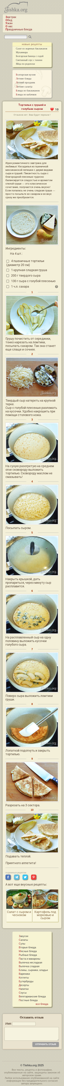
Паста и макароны (29, 958)
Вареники (24, 973)
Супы (22, 943)
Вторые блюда (27, 947)
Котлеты (24, 977)
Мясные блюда (28, 951)
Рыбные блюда (28, 955)
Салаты (23, 939)
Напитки (24, 988)
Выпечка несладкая (30, 962)
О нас (9, 26)
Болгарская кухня (25, 74)
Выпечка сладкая (29, 966)
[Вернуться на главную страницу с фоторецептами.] (16, 11)
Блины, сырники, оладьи (33, 970)
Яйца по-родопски (25, 63)
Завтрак (10, 17)
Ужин (8, 23)
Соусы (23, 992)
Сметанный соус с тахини (29, 60)
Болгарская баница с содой (30, 56)
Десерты (24, 985)
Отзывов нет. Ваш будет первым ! (32, 115)
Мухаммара (22, 52)
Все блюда (42, 1004)
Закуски (23, 936)
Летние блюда (23, 78)
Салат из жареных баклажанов (31, 48)
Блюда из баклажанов (28, 90)
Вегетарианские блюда (32, 996)
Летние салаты (24, 86)
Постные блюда (28, 1000)
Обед (8, 20)
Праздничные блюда (18, 29)
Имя (8, 1023)
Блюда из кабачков (26, 94)
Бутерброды (26, 981)
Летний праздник (25, 82)
